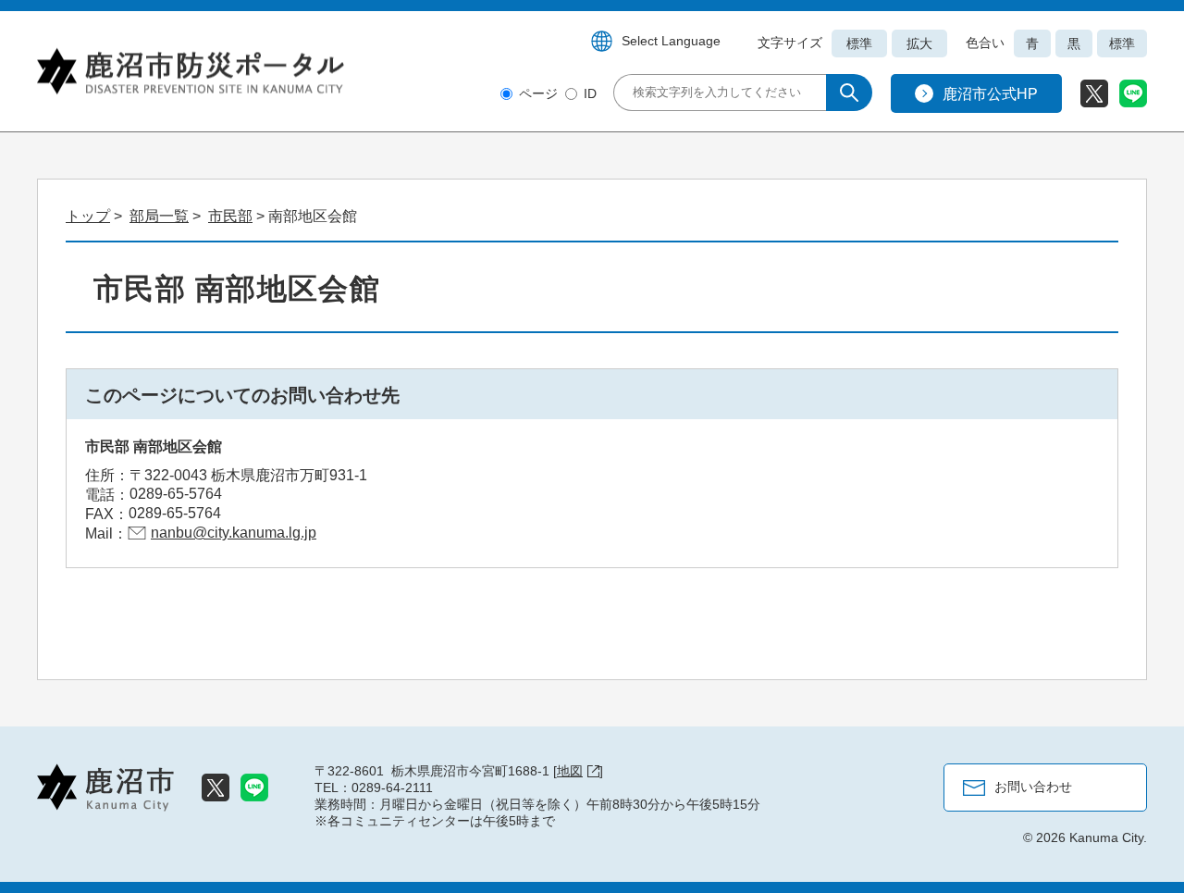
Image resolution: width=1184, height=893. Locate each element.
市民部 (230, 216)
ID (590, 93)
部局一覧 (159, 216)
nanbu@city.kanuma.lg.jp (233, 532)
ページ (538, 93)
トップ (88, 216)
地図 (570, 770)
